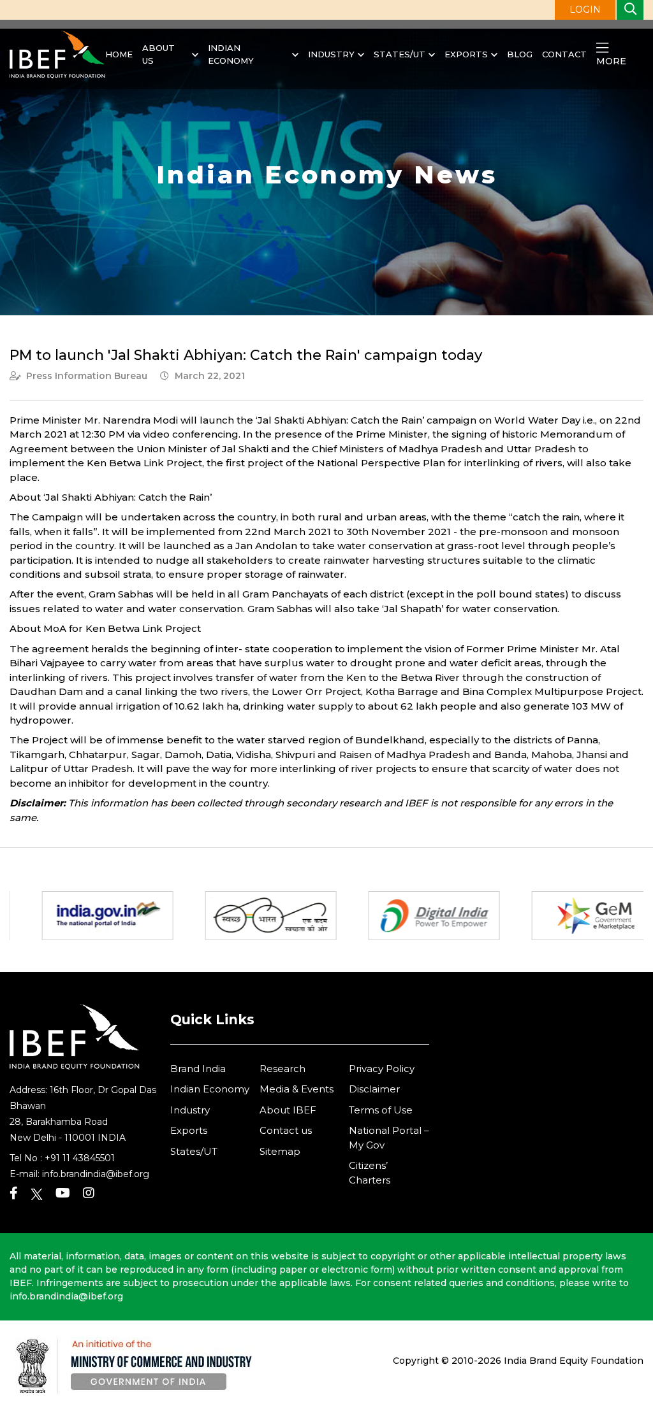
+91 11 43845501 (80, 1158)
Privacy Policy (382, 1068)
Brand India (198, 1068)
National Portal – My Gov (389, 1137)
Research (282, 1068)
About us (158, 54)
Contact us (286, 1130)
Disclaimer (374, 1089)
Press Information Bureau (86, 376)
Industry (331, 54)
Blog (519, 54)
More (611, 61)
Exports (466, 54)
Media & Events (297, 1089)
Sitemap (280, 1151)
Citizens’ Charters (369, 1172)
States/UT (399, 54)
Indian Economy (231, 54)
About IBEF (288, 1110)
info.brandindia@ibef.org (95, 1174)
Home (119, 54)
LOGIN (585, 9)
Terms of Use (381, 1110)
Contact (564, 54)
